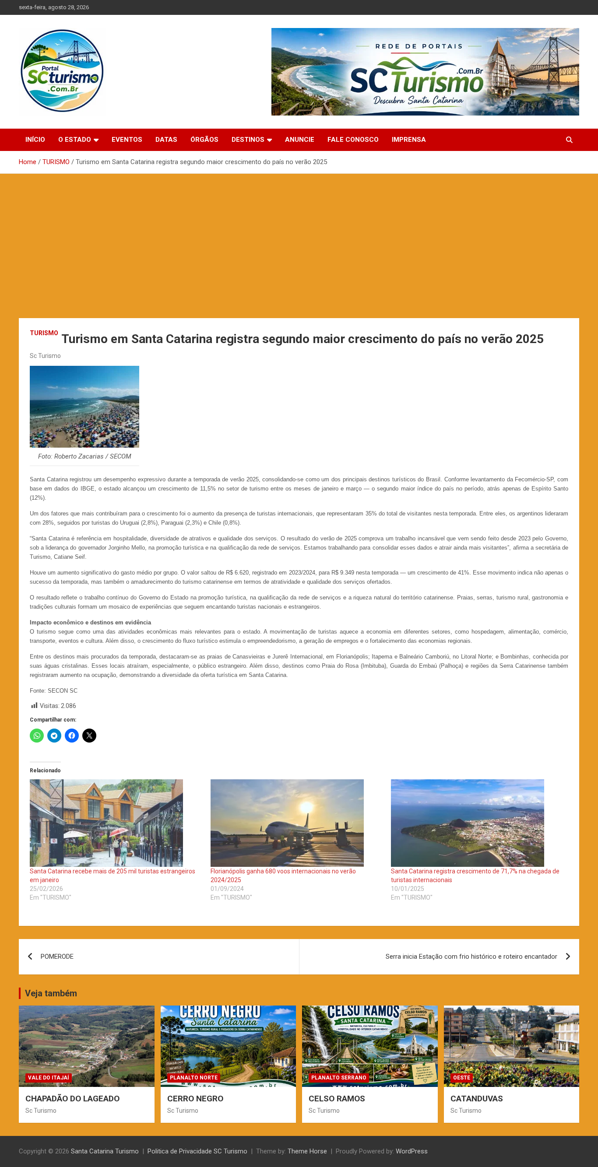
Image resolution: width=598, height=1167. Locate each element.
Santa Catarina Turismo (105, 1151)
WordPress (412, 1151)
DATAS (166, 140)
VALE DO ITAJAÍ (48, 1078)
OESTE (461, 1078)
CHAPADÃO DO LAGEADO (72, 1098)
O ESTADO (74, 140)
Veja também (51, 993)
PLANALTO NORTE (194, 1078)
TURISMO (44, 332)
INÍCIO (35, 140)
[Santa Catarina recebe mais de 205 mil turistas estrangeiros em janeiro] (116, 823)
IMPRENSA (409, 140)
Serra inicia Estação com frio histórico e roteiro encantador (471, 956)
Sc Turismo (45, 355)
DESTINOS (248, 140)
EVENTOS (127, 140)
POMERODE (57, 956)
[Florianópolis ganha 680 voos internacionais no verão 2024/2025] (297, 823)
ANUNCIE (299, 140)
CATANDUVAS (476, 1098)
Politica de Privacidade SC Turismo (197, 1151)
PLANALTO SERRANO (338, 1078)
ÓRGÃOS (204, 140)
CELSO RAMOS (337, 1098)
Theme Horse (307, 1151)
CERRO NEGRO (195, 1098)
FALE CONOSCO (353, 140)
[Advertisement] (299, 239)
